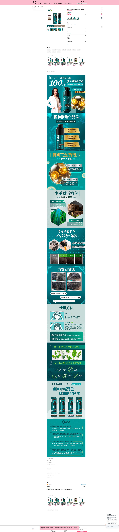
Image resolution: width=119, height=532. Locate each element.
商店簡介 (51, 530)
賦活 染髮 (78, 49)
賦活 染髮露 (64, 49)
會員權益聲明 (65, 530)
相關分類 (48, 47)
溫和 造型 (59, 49)
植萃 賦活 (74, 49)
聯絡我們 (65, 531)
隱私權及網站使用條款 (53, 531)
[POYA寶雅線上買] (37, 2)
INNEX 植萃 (54, 49)
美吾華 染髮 (49, 49)
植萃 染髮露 (69, 49)
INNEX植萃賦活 (69, 33)
